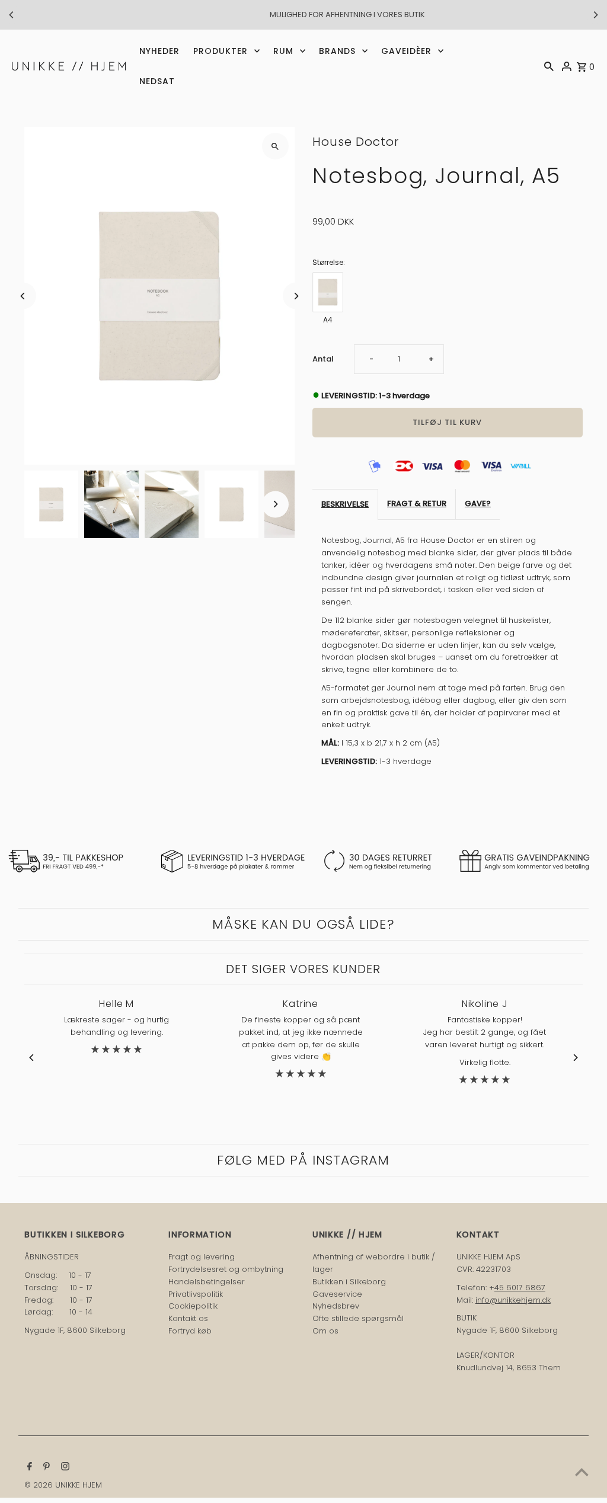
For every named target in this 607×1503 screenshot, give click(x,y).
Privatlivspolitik (195, 1294)
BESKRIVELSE (345, 504)
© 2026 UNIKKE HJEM (63, 1485)
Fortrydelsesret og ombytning (225, 1269)
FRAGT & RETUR (416, 503)
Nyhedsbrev (335, 1306)
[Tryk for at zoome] (275, 146)
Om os (325, 1330)
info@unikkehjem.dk (513, 1300)
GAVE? (478, 503)
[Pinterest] (45, 1467)
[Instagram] (63, 1467)
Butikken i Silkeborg (349, 1281)
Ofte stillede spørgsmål (358, 1318)
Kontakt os (188, 1318)
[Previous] (12, 15)
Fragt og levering (201, 1256)
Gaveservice (337, 1294)
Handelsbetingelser (206, 1281)
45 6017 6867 (519, 1287)
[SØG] (549, 66)
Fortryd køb (190, 1330)
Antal (323, 358)
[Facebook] (28, 1467)
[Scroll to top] (581, 1472)
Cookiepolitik (193, 1306)
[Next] (595, 15)
